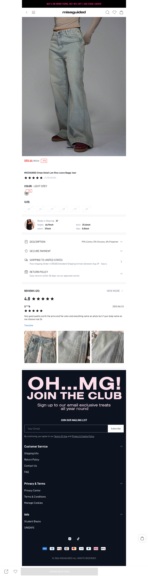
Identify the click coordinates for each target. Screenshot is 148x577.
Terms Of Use (60, 436)
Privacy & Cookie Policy (83, 436)
